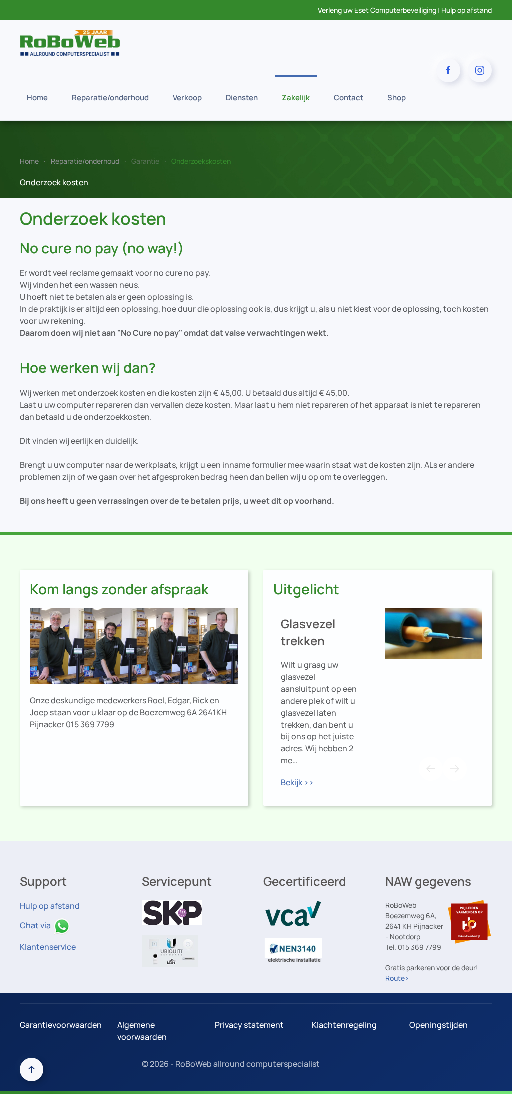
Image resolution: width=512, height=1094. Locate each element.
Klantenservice (48, 946)
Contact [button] (349, 97)
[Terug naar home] (70, 42)
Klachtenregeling (344, 1024)
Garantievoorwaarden (61, 1024)
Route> (398, 978)
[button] (431, 769)
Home (37, 97)
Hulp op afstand (467, 10)
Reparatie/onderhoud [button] (110, 97)
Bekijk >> (297, 782)
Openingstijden (439, 1024)
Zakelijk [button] (296, 97)
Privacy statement (249, 1024)
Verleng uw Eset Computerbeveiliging (377, 10)
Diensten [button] (242, 97)
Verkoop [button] (187, 97)
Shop (397, 97)
